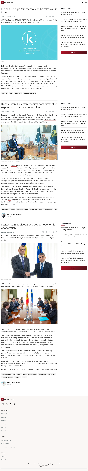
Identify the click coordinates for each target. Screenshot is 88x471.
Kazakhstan (5, 209)
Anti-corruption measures (8, 447)
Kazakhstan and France (30, 93)
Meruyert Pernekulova (14, 214)
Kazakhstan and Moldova (8, 374)
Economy (3, 420)
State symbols (5, 443)
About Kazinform (6, 440)
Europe (24, 377)
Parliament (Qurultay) (7, 377)
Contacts (3, 460)
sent (9, 199)
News (11, 93)
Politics (3, 417)
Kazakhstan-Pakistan (22, 209)
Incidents (3, 430)
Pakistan (14, 165)
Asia (56, 209)
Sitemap (3, 456)
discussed (29, 369)
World (3, 427)
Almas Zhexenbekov (13, 382)
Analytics (3, 424)
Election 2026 (51, 374)
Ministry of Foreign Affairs (45, 209)
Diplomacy (4, 93)
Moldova (19, 374)
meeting (9, 284)
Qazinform (10, 197)
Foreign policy (18, 93)
